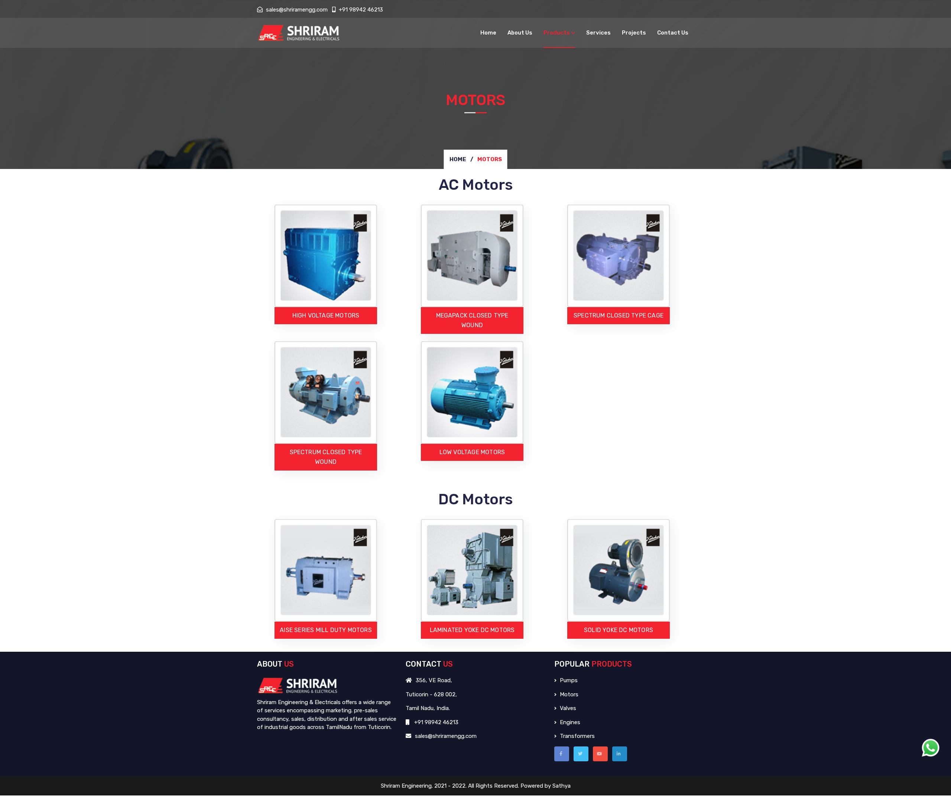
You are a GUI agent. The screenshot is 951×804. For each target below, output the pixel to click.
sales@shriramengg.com (296, 9)
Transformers (576, 736)
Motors (568, 694)
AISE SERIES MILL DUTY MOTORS (326, 630)
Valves (567, 708)
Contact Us (672, 32)
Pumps (568, 680)
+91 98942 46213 (360, 9)
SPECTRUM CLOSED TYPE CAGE (618, 315)
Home (488, 32)
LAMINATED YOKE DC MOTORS (472, 630)
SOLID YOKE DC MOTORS (618, 630)
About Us (519, 32)
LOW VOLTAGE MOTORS (472, 452)
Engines (569, 722)
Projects (634, 32)
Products (556, 32)
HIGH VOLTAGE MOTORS (326, 315)
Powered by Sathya (545, 785)
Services (598, 32)
